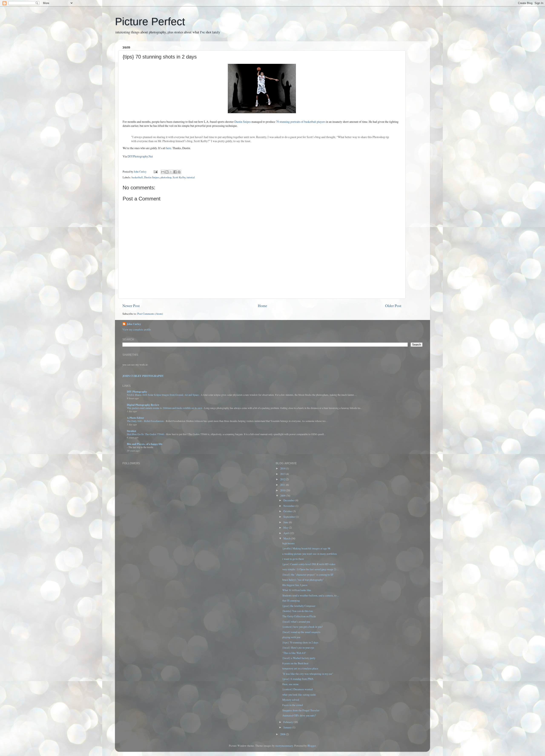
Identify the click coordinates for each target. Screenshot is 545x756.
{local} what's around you (296, 621)
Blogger (311, 745)
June (286, 522)
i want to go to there (293, 559)
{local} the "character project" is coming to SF (307, 574)
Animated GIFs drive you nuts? (299, 715)
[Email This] (163, 172)
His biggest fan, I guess (294, 585)
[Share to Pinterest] (179, 172)
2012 (283, 479)
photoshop (166, 177)
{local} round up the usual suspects (301, 632)
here (168, 148)
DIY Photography (137, 391)
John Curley (134, 324)
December (289, 500)
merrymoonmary (284, 745)
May (286, 527)
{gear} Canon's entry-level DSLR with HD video (308, 564)
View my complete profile (136, 329)
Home (262, 305)
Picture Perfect (150, 21)
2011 (283, 485)
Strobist (131, 431)
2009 (283, 495)
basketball (137, 177)
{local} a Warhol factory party (298, 658)
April (286, 533)
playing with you (291, 637)
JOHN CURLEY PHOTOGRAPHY (143, 376)
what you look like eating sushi (299, 694)
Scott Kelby (179, 177)
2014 (283, 468)
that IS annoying (291, 600)
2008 (283, 734)
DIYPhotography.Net (140, 156)
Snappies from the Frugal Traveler (300, 710)
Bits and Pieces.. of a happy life (144, 444)
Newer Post (131, 305)
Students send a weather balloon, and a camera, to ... (310, 595)
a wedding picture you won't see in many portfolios (309, 554)
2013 (283, 474)
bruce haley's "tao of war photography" (303, 580)
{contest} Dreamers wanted (297, 689)
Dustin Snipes (242, 122)
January (287, 727)
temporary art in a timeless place (300, 668)
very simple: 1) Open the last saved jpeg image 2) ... (310, 569)
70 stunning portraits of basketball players (300, 122)
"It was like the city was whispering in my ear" (307, 674)
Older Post (393, 305)
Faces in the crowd (292, 705)
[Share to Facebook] (175, 172)
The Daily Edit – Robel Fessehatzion (145, 421)
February (288, 722)
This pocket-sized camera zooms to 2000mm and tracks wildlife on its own (165, 408)
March (287, 538)
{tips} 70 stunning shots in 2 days (300, 642)
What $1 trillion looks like (296, 590)
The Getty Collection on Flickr (299, 616)
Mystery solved (290, 700)
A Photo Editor (135, 418)
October (288, 511)
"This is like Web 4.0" (294, 653)
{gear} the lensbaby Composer (298, 606)
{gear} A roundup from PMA (297, 679)
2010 (283, 490)
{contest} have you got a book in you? (302, 627)
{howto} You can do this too (297, 611)
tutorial (191, 177)
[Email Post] (155, 171)
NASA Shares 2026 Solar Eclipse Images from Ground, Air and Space (163, 394)
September (289, 517)
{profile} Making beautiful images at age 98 (306, 548)
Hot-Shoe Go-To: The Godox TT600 (146, 434)
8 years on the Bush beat (295, 663)
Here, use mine (290, 684)
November (289, 506)
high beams (288, 543)
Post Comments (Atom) (150, 314)
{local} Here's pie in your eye (298, 647)
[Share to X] (171, 172)
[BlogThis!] (167, 172)
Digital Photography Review (143, 405)
